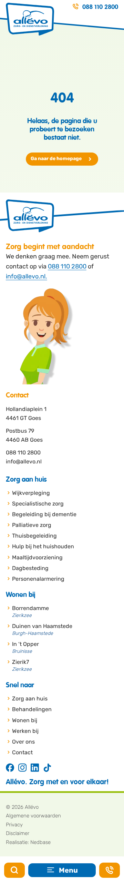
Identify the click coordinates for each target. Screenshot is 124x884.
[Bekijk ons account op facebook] (10, 768)
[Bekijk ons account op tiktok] (47, 768)
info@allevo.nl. (26, 276)
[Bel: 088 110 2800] (109, 870)
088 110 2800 (67, 266)
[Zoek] (14, 870)
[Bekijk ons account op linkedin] (35, 768)
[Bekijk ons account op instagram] (22, 768)
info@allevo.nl (24, 461)
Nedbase (40, 842)
